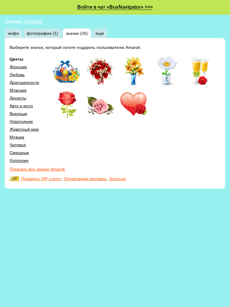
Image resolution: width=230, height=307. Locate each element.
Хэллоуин (19, 160)
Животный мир (24, 129)
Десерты (18, 98)
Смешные (19, 152)
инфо (13, 33)
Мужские (18, 90)
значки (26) (77, 33)
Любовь (17, 74)
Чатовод (18, 144)
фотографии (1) (42, 33)
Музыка (17, 137)
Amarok (33, 22)
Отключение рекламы (85, 178)
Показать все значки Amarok (37, 169)
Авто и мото (21, 105)
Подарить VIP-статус (41, 178)
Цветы (16, 59)
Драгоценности (24, 82)
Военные (18, 113)
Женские (18, 66)
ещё (100, 33)
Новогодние (21, 121)
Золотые (117, 178)
